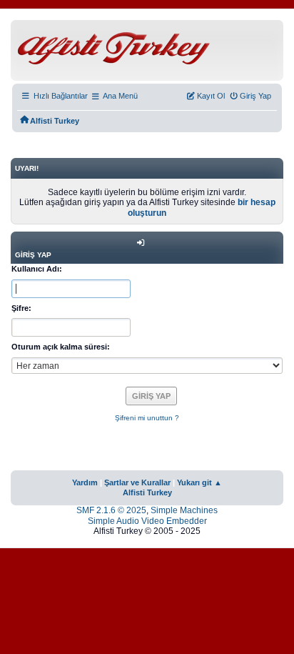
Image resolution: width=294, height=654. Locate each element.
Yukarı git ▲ (199, 482)
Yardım (85, 482)
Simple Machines (184, 510)
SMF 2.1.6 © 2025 (111, 510)
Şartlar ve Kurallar (137, 482)
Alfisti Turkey (147, 492)
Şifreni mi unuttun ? (147, 418)
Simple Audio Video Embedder (147, 521)
